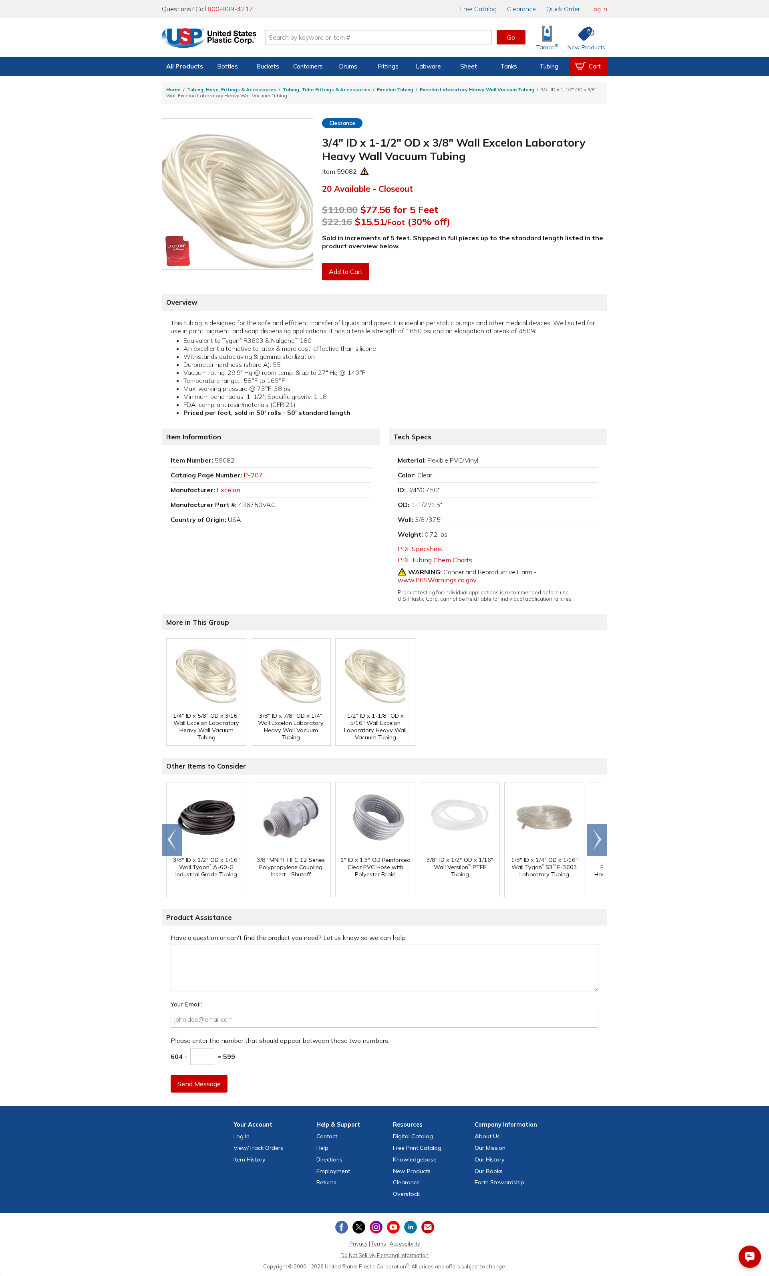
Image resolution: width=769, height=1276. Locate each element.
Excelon (228, 490)
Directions (329, 1159)
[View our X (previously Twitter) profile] (359, 1227)
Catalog (478, 9)
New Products (412, 1171)
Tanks (508, 66)
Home (173, 90)
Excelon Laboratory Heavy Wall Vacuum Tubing (477, 90)
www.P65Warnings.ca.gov (437, 580)
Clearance (521, 9)
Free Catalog (417, 1147)
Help (322, 1147)
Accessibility (405, 1243)
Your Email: (186, 1004)
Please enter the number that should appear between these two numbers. (280, 1040)
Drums (348, 66)
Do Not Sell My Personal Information (384, 1255)
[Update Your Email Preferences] (428, 1227)
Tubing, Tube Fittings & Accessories (326, 90)
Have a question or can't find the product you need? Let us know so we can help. (289, 938)
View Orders (258, 1147)
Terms (378, 1243)
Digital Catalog (413, 1136)
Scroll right (597, 840)
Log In (598, 9)
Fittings (388, 66)
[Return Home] (209, 39)
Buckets (267, 66)
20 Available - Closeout (367, 188)
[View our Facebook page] (342, 1227)
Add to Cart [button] (345, 272)
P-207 (253, 475)
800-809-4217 (230, 9)
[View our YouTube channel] (393, 1227)
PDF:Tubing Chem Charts (435, 560)
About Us (487, 1136)
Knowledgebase (415, 1159)
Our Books (489, 1171)
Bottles (227, 66)
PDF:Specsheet (420, 549)
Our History (490, 1159)
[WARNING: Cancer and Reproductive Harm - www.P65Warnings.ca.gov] (364, 171)
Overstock (406, 1194)
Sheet (468, 66)
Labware (428, 66)
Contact (326, 1136)
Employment (333, 1171)
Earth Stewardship (499, 1182)
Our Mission (490, 1147)
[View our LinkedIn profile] (411, 1227)
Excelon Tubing (395, 90)
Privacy (358, 1243)
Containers (308, 66)
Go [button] (511, 37)
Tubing (549, 66)
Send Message (199, 1084)
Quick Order (563, 9)
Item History (250, 1159)
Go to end (172, 840)
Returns (326, 1182)
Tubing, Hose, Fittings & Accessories (231, 90)
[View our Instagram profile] (376, 1227)
